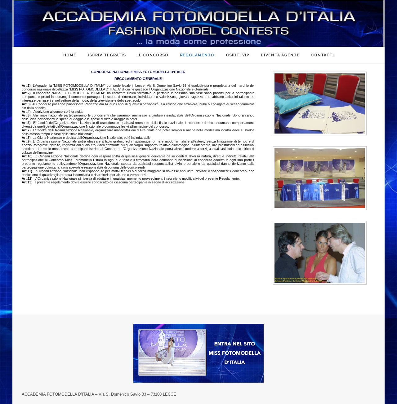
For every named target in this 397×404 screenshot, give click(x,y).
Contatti (322, 55)
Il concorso (152, 55)
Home (69, 55)
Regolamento (197, 55)
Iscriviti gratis (107, 55)
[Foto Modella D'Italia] (198, 23)
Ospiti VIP (237, 55)
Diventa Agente (280, 55)
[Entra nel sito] (198, 353)
